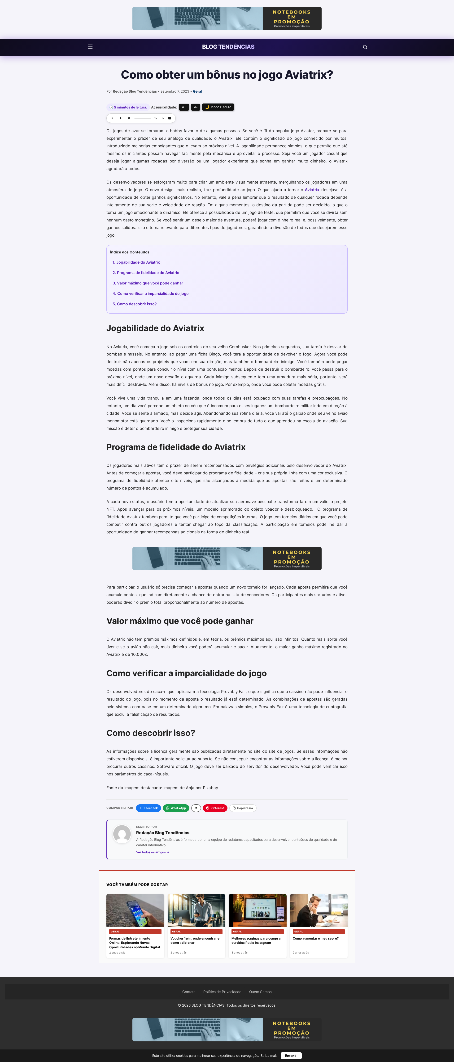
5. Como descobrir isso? (135, 304)
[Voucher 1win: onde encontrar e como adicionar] (197, 910)
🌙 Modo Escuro (218, 107)
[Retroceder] (112, 118)
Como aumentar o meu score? (316, 938)
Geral (197, 91)
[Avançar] (128, 118)
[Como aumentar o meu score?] (319, 910)
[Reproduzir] (120, 118)
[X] (196, 808)
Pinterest (217, 808)
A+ (184, 107)
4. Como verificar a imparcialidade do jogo (151, 293)
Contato (189, 992)
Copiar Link (245, 808)
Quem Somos (260, 992)
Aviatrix (312, 189)
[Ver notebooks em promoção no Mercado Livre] (227, 19)
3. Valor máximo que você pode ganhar (148, 283)
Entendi (291, 1056)
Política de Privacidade (222, 992)
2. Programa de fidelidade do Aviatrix (146, 272)
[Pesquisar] (365, 47)
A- (195, 107)
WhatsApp (178, 808)
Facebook (151, 808)
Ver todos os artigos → (153, 852)
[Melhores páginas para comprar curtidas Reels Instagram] (258, 910)
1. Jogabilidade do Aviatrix (136, 262)
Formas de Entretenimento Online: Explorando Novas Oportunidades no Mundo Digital (134, 942)
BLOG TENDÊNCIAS (228, 47)
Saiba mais (269, 1056)
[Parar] (169, 118)
